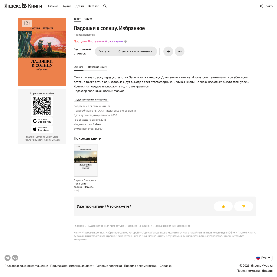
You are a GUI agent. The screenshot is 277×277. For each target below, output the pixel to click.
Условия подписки (109, 266)
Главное (53, 6)
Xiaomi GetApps (52, 139)
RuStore (30, 136)
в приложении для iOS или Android (226, 232)
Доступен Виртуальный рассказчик (98, 41)
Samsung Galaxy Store (47, 136)
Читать (104, 51)
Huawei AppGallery (33, 139)
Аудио (67, 6)
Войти (269, 6)
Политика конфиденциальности (72, 266)
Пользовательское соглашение (26, 266)
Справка (165, 266)
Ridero (97, 124)
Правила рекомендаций (140, 266)
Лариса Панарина (84, 34)
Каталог (93, 6)
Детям (80, 6)
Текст (77, 18)
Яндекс (267, 270)
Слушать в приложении (135, 51)
